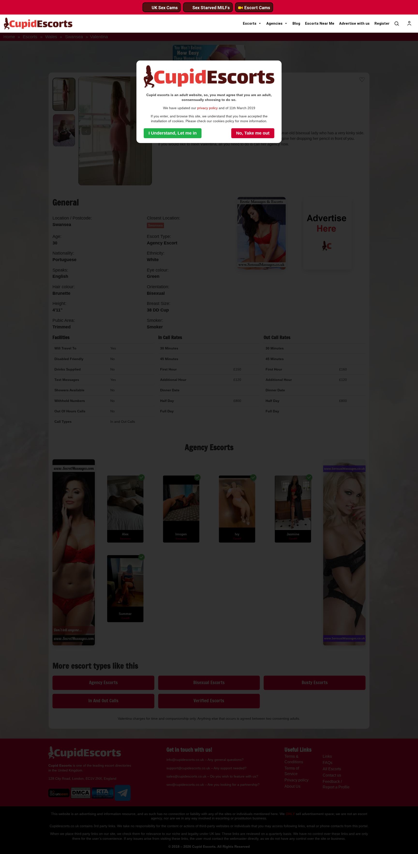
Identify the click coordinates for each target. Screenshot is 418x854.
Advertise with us (354, 23)
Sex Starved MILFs (211, 7)
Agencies (274, 23)
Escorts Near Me (319, 23)
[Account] (409, 23)
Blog (296, 23)
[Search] (397, 23)
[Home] (38, 23)
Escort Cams (257, 7)
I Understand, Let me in (173, 133)
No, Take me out (252, 133)
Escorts (249, 23)
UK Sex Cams (165, 7)
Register (381, 23)
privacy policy (207, 108)
